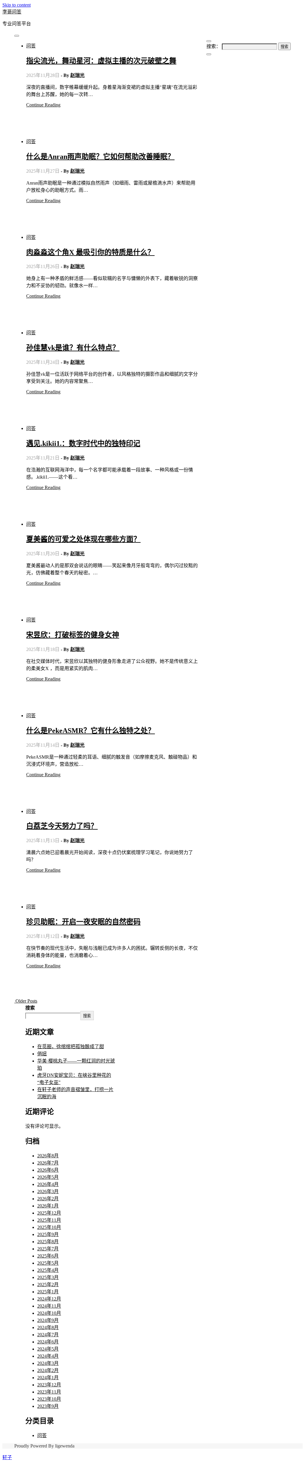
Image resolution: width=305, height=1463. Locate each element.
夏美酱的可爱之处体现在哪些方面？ (83, 539)
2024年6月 (48, 1341)
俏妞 (42, 1053)
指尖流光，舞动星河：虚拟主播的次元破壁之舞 (101, 61)
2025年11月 (49, 1220)
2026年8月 (48, 1155)
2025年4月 (48, 1270)
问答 (31, 45)
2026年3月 (48, 1191)
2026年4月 (48, 1184)
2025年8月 (48, 1241)
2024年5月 (48, 1348)
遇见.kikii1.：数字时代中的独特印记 (83, 443)
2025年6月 (48, 1255)
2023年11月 (49, 1391)
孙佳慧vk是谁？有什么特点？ (72, 348)
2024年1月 (48, 1377)
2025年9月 (48, 1234)
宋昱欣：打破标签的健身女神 (72, 635)
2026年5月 (48, 1177)
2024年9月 (48, 1320)
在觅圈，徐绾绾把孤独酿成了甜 (70, 1046)
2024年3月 (48, 1363)
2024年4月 (48, 1356)
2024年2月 (48, 1370)
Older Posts (25, 1000)
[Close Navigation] (208, 54)
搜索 (30, 1007)
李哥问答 (11, 11)
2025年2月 (48, 1284)
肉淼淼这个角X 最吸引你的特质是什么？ (90, 252)
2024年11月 (49, 1306)
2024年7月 (48, 1334)
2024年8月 (48, 1327)
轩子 (7, 1457)
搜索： (213, 46)
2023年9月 (48, 1406)
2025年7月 (48, 1248)
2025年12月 (49, 1212)
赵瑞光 (77, 75)
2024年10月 (49, 1313)
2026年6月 (48, 1170)
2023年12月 (49, 1384)
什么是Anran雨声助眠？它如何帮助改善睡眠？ (100, 156)
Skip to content (16, 4)
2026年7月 (48, 1162)
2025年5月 (48, 1263)
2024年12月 (49, 1298)
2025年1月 (48, 1291)
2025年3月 (48, 1277)
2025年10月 (49, 1227)
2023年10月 (49, 1399)
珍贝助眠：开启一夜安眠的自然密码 (83, 922)
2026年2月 (48, 1198)
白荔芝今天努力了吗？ (62, 826)
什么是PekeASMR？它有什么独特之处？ (90, 730)
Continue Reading (43, 104)
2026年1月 (48, 1205)
